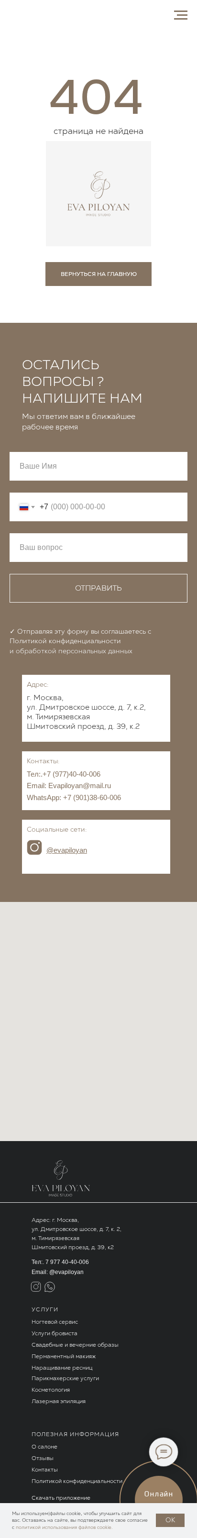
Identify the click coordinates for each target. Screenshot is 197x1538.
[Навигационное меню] (180, 15)
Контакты (45, 1469)
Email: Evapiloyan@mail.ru (69, 785)
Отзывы (43, 1458)
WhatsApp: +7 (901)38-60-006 (74, 797)
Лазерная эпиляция (59, 1401)
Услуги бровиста (54, 1333)
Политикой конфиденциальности (77, 1481)
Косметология (51, 1390)
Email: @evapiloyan (58, 1272)
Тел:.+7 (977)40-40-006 (63, 774)
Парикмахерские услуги (65, 1378)
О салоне (44, 1446)
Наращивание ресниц (62, 1368)
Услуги (45, 1309)
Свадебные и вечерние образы (75, 1345)
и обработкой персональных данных (71, 651)
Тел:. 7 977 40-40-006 (60, 1262)
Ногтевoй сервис (55, 1322)
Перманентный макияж (64, 1356)
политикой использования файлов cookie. (64, 1527)
